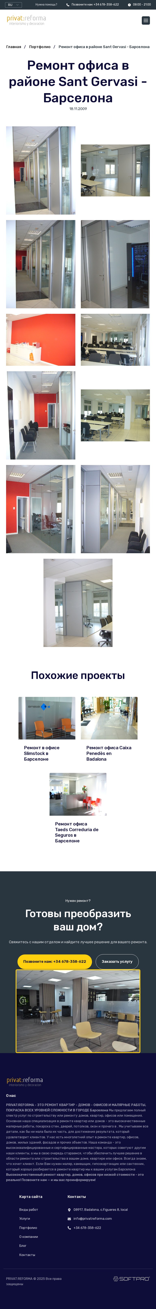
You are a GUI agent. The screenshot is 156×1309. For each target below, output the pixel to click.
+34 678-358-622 (87, 1228)
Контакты (27, 1255)
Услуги (24, 1219)
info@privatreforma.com (92, 1219)
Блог (22, 1246)
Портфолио (40, 47)
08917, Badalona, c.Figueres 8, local (100, 1210)
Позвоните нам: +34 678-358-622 (95, 4)
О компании (28, 1237)
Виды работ (28, 1210)
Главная (13, 47)
